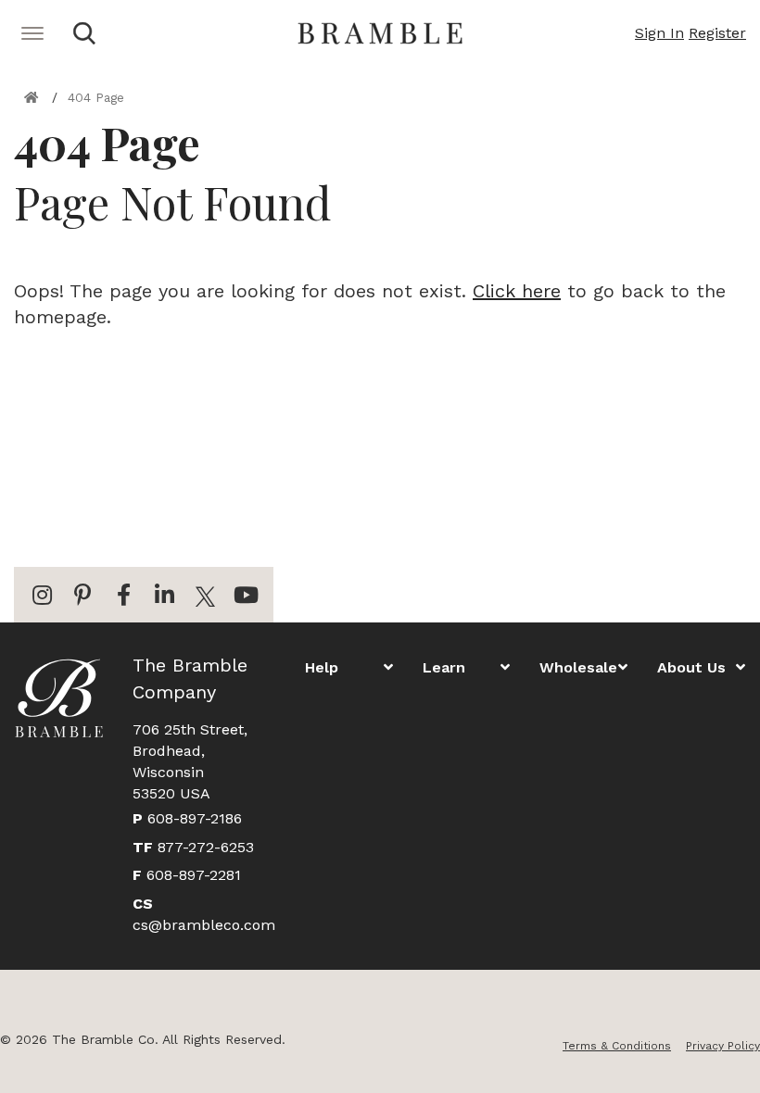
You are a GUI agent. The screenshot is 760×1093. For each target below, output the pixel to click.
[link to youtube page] (245, 594)
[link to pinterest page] (82, 594)
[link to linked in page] (164, 594)
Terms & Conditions (617, 1045)
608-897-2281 (187, 875)
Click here (517, 291)
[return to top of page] (725, 1058)
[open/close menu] (84, 33)
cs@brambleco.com (204, 914)
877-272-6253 (193, 847)
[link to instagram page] (41, 594)
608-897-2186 (187, 818)
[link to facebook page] (123, 594)
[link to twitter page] (204, 594)
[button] (659, 33)
